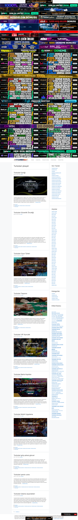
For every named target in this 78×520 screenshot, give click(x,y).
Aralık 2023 (54, 242)
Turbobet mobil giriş (60, 376)
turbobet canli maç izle (57, 331)
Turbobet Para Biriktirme (56, 177)
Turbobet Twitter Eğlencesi (56, 190)
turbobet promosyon (56, 388)
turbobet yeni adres (55, 403)
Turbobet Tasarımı (20, 293)
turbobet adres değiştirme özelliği (55, 323)
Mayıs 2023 (54, 252)
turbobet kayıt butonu (59, 372)
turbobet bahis (61, 326)
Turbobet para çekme (55, 386)
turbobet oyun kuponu (59, 381)
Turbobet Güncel (55, 360)
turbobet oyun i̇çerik (54, 381)
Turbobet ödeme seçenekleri (24, 494)
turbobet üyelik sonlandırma (32, 407)
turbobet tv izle (54, 399)
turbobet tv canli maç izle (56, 398)
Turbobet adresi (56, 324)
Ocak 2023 (54, 259)
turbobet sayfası (53, 392)
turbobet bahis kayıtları (18, 407)
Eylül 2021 (53, 283)
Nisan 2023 (54, 254)
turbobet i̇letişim (17, 327)
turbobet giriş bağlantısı (54, 356)
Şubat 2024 (54, 239)
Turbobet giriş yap (56, 359)
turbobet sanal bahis (54, 391)
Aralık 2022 (54, 260)
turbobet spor (53, 393)
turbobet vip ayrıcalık (23, 367)
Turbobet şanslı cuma (22, 475)
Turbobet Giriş (38, 159)
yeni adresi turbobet (55, 417)
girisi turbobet (60, 315)
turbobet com (54, 345)
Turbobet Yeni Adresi (45, 159)
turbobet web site (29, 367)
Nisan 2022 (54, 272)
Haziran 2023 (54, 251)
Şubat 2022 (54, 275)
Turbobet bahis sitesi (57, 327)
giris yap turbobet (59, 316)
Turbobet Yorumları (55, 175)
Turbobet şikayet (22, 205)
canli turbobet (54, 314)
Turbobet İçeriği (19, 173)
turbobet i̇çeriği (17, 205)
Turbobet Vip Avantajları (56, 187)
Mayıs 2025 (54, 219)
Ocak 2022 (54, 277)
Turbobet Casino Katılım (56, 184)
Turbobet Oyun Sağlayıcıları (57, 186)
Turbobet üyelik (55, 411)
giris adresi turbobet (54, 315)
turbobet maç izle (59, 375)
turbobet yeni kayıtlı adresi (55, 409)
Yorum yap (16, 206)
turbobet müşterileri (61, 378)
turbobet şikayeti (27, 205)
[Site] (19, 55)
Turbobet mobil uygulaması (55, 377)
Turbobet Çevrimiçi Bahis (56, 180)
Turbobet (32, 159)
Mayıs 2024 (54, 234)
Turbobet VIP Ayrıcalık (22, 334)
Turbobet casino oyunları (57, 344)
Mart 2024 (53, 237)
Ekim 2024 (53, 226)
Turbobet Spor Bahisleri (59, 393)
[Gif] (39, 76)
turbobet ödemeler (61, 410)
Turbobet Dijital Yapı (55, 195)
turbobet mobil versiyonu (54, 378)
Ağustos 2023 (54, 248)
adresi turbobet (54, 311)
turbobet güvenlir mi (55, 371)
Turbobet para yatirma (56, 383)
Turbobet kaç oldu (56, 373)
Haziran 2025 (54, 217)
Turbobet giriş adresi (57, 355)
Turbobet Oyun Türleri (22, 253)
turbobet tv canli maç (55, 397)
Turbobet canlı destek (57, 337)
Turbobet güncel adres (55, 361)
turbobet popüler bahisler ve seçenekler (56, 387)
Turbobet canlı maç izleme (56, 340)
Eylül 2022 (53, 265)
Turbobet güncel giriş (57, 364)
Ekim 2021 (53, 282)
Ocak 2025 (54, 222)
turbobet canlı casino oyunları (56, 336)
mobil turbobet (54, 320)
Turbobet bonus (56, 329)
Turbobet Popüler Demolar (56, 181)
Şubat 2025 (54, 220)
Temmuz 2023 (54, 249)
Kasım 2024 (54, 225)
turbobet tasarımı (28, 327)
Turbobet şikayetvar (40, 467)
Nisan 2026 (54, 214)
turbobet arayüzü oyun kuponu (55, 326)
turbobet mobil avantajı (54, 376)
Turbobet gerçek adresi (56, 348)
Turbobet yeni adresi (55, 404)
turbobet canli (54, 330)
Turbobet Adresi (55, 168)
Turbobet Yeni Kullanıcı (56, 189)
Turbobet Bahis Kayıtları (22, 374)
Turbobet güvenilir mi (18, 286)
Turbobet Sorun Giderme (56, 192)
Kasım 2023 (54, 243)
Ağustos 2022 (54, 266)
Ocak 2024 (54, 240)
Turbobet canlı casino (57, 334)
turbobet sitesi (58, 392)
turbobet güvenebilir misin (55, 367)
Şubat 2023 (54, 257)
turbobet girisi (54, 350)
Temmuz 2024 (54, 231)
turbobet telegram (55, 394)
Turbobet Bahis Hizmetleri (56, 178)
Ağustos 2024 (54, 229)
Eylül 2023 (53, 246)
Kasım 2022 (54, 262)
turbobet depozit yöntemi (18, 448)
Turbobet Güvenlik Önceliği (24, 212)
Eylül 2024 (53, 228)
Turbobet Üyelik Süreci (55, 410)
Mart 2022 (53, 274)
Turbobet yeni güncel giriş (57, 407)
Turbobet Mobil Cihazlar (56, 193)
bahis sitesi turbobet (56, 313)
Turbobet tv (55, 396)
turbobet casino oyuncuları (55, 343)
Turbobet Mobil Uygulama (23, 414)
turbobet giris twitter (56, 352)
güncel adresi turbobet (60, 317)
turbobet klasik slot (54, 375)
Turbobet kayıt (54, 372)
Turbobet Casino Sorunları (56, 183)
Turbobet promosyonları (57, 389)
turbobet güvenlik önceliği (19, 246)
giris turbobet (53, 316)
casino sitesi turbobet (60, 314)
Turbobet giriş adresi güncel (24, 455)
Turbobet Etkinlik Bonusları (56, 198)
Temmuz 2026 (54, 211)
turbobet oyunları (54, 382)
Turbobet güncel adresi (57, 363)
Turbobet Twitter (60, 159)
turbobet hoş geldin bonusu (27, 246)
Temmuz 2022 (54, 268)
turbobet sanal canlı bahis (60, 391)
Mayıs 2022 (54, 271)
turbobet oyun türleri (24, 286)
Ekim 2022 (53, 263)
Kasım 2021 (54, 280)
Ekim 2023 (53, 245)
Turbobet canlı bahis (57, 333)
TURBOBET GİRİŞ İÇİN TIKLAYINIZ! (39, 31)
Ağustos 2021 (54, 285)
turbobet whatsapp (60, 402)
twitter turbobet (54, 416)
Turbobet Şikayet (53, 159)
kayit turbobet (59, 318)
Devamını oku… (38, 202)
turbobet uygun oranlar (54, 402)
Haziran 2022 (54, 269)
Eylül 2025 (53, 216)
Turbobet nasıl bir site (28, 467)
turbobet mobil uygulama (26, 448)
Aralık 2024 (54, 223)
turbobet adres (54, 322)
